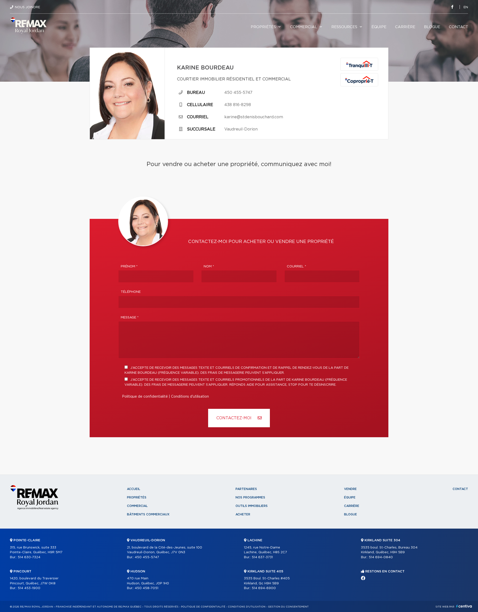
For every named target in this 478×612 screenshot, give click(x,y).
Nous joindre (27, 7)
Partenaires (246, 489)
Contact (458, 27)
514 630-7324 (29, 557)
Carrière (405, 27)
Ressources (344, 27)
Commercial (303, 27)
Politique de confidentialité (145, 396)
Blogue (432, 27)
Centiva (464, 606)
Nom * (209, 266)
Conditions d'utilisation (190, 396)
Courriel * (296, 266)
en (466, 7)
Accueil (133, 489)
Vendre (350, 489)
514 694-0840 (381, 557)
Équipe (378, 27)
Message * (130, 317)
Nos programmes (250, 497)
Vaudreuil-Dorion (241, 129)
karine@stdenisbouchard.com (253, 117)
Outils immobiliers (252, 505)
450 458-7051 (146, 588)
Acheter (243, 514)
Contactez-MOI (234, 418)
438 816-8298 (237, 105)
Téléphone (131, 292)
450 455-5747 (238, 93)
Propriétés (263, 27)
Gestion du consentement (288, 607)
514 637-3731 (262, 557)
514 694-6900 (264, 588)
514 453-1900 (29, 588)
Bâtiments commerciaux (148, 514)
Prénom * (129, 266)
